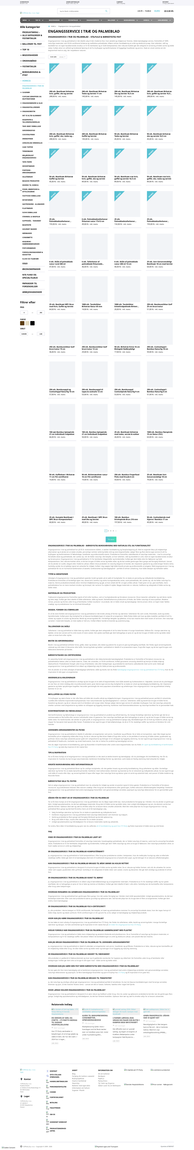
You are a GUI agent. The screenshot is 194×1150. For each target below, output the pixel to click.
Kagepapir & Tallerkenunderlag (31, 121)
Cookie (53, 1092)
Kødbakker (27, 233)
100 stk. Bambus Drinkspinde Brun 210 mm (126, 518)
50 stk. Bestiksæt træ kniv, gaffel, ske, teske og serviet (159, 177)
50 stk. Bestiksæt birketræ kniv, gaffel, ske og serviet (93, 177)
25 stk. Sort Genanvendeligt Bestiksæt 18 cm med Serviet (160, 262)
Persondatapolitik (58, 1087)
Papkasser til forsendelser (30, 285)
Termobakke (27, 151)
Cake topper (27, 147)
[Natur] (27, 323)
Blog (73, 1074)
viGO (25, 263)
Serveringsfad (28, 130)
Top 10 (39, 20)
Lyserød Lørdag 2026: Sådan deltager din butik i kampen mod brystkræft (126, 1020)
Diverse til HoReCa (30, 185)
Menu (27, 20)
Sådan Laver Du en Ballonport (109, 1086)
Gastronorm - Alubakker (33, 204)
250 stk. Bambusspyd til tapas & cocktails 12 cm (92, 390)
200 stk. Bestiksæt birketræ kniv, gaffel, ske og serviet (61, 92)
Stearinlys (75, 1083)
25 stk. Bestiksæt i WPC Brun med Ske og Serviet (94, 518)
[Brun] (22, 323)
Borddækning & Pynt (31, 73)
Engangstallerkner (31, 107)
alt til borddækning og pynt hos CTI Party (111, 826)
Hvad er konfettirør (79, 1081)
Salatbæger (27, 177)
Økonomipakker (31, 269)
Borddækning (131, 20)
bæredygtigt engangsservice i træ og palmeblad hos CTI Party (140, 670)
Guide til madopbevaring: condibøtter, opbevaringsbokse (95, 1017)
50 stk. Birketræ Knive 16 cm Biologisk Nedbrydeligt (127, 348)
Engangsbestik (28, 111)
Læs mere (55, 1043)
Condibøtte (27, 237)
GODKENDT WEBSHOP (58, 1122)
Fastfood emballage (31, 196)
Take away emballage (31, 126)
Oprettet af (167, 1146)
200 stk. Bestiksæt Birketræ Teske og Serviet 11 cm (94, 92)
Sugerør (26, 92)
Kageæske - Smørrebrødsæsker (30, 242)
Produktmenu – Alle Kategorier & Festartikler (32, 35)
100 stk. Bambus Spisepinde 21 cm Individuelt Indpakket (94, 433)
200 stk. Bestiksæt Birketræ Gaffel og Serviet (94, 135)
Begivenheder (56, 20)
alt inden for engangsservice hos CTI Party (125, 925)
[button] (57, 57)
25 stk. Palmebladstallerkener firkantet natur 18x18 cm (60, 221)
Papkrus (101, 1078)
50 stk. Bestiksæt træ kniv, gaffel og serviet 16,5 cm (126, 177)
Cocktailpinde (28, 134)
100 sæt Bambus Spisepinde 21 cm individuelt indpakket (61, 433)
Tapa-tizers (27, 162)
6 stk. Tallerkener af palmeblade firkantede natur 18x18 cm (92, 263)
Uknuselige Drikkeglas (32, 143)
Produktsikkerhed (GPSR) (58, 1129)
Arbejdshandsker (32, 292)
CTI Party (121, 972)
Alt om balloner (104, 1074)
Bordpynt (101, 1076)
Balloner (113, 20)
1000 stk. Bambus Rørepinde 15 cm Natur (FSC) (159, 433)
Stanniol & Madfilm (31, 217)
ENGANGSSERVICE (95, 20)
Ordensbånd (29, 60)
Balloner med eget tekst (81, 1086)
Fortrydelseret (56, 1097)
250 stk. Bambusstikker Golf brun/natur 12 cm (94, 348)
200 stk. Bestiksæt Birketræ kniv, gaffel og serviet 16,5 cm (159, 93)
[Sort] (32, 323)
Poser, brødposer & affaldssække (30, 190)
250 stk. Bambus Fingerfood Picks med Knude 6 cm (126, 475)
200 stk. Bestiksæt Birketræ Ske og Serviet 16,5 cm (126, 92)
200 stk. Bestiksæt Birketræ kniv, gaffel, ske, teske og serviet (61, 136)
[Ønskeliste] (129, 11)
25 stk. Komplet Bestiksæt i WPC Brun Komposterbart (61, 518)
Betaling (53, 1102)
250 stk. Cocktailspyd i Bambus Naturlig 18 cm (157, 348)
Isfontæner (27, 200)
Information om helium (81, 1088)
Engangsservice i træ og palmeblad (33, 87)
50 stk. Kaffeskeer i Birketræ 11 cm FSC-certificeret (62, 475)
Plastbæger (27, 208)
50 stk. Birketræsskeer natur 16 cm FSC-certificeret (94, 475)
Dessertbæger (28, 166)
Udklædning (164, 20)
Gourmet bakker (29, 229)
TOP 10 (25, 49)
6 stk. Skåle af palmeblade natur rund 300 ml (61, 262)
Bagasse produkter (30, 181)
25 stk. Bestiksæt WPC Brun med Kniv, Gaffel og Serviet (61, 305)
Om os (52, 1114)
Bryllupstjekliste (78, 1078)
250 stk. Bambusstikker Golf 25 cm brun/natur (159, 305)
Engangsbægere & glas (32, 103)
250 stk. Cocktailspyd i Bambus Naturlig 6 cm (157, 390)
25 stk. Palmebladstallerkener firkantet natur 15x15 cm (125, 221)
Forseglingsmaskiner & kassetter (32, 253)
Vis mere (111, 539)
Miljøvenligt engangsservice (29, 156)
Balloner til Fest (32, 44)
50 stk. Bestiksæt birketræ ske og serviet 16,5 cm (159, 135)
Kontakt (53, 1071)
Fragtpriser (55, 1108)
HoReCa (148, 20)
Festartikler (75, 20)
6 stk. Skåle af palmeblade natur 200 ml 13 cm (126, 262)
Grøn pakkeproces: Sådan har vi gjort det (156, 1016)
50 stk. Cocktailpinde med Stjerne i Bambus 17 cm (158, 518)
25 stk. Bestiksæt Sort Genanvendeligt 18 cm (157, 475)
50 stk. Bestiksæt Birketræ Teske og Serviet (126, 135)
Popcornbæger (29, 248)
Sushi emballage (29, 212)
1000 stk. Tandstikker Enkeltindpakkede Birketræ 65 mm (126, 306)
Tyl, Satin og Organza (106, 1083)
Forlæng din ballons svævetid (83, 1076)
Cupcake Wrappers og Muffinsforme (31, 97)
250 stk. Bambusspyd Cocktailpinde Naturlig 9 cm (126, 390)
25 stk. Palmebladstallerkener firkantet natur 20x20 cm (158, 221)
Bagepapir (26, 225)
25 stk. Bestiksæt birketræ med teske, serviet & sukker (126, 433)
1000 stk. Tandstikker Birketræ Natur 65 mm (92, 305)
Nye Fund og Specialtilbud (30, 276)
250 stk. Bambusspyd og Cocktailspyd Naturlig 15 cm (61, 390)
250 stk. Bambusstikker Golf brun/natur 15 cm (61, 348)
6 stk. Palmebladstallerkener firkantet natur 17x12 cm (95, 220)
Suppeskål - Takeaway (31, 221)
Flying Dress (102, 1081)
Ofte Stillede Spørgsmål (55, 1076)
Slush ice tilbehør (30, 259)
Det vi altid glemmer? (31, 115)
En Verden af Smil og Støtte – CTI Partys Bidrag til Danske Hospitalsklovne (64, 1021)
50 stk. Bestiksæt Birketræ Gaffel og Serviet (61, 177)
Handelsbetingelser (59, 1081)
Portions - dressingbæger (29, 171)
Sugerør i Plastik (78, 1090)
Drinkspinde (27, 139)
